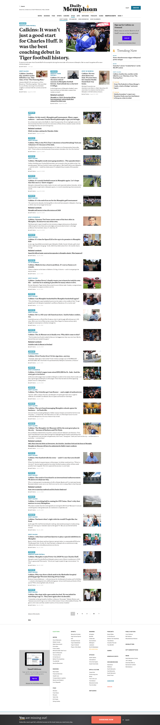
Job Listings (129, 660)
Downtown (110, 664)
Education (55, 646)
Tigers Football (75, 645)
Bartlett (91, 636)
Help (43, 9)
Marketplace (129, 667)
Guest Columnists (95, 19)
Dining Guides (56, 701)
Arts (78, 16)
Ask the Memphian (58, 663)
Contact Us (28, 9)
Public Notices (130, 631)
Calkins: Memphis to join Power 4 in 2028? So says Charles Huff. (53, 557)
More (119, 16)
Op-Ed (73, 16)
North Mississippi (93, 647)
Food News (56, 693)
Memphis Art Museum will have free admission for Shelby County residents (52, 446)
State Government (57, 644)
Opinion (91, 655)
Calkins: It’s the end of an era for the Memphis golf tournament (52, 200)
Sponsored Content (131, 664)
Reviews (55, 690)
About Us (21, 9)
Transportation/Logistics (59, 678)
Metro (40, 16)
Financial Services (57, 674)
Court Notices (129, 634)
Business (47, 16)
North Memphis (111, 669)
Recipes (55, 695)
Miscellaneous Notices (131, 638)
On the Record (56, 657)
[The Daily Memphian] (80, 8)
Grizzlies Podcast (75, 640)
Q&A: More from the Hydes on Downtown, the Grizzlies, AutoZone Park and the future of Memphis (60, 443)
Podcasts (94, 16)
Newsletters (130, 644)
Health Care (56, 676)
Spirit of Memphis (88, 71)
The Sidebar (92, 680)
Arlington (91, 634)
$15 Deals (55, 699)
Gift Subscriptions (132, 650)
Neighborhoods (33, 354)
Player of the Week (76, 647)
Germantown (92, 640)
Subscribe (136, 7)
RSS (29, 620)
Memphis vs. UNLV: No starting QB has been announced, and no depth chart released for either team (63, 99)
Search (23, 6)
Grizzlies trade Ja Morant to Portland (40, 344)
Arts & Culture (94, 669)
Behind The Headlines (58, 659)
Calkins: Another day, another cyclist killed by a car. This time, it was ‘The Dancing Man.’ (125, 76)
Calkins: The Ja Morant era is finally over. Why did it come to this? (54, 335)
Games (101, 16)
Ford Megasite (56, 682)
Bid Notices (129, 636)
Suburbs (66, 16)
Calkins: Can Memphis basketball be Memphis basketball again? (53, 299)
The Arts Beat (92, 685)
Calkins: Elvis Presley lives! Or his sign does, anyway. (49, 356)
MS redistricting (93, 649)
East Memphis (111, 671)
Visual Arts (92, 672)
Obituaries (85, 16)
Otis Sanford (73, 19)
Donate (47, 9)
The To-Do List (93, 678)
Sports (59, 16)
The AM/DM (56, 661)
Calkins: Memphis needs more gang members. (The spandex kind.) (54, 161)
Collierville (92, 638)
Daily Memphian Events (132, 658)
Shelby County (56, 642)
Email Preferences (36, 9)
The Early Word (57, 655)
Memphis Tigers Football (27, 25)
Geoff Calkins (64, 19)
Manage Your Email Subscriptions (127, 43)
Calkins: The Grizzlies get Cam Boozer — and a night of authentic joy (55, 392)
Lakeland (91, 645)
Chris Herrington (83, 19)
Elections (56, 631)
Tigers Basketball (75, 642)
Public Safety (56, 648)
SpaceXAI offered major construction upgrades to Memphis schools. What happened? (55, 253)
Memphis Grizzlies (75, 634)
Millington (91, 642)
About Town (110, 675)
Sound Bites (110, 634)
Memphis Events (110, 16)
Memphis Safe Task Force (59, 650)
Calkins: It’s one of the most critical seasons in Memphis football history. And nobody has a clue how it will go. (64, 82)
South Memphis (111, 673)
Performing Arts (93, 674)
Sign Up (126, 38)
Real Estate (56, 671)
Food (53, 16)
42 (94, 613)
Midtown (109, 667)
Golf (29, 115)
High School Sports (76, 636)
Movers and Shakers (58, 680)
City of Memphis (33, 262)
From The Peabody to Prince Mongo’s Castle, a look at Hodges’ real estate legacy (126, 86)
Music (90, 676)
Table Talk (55, 697)
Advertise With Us (130, 662)
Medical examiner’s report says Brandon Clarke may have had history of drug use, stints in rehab (126, 96)
